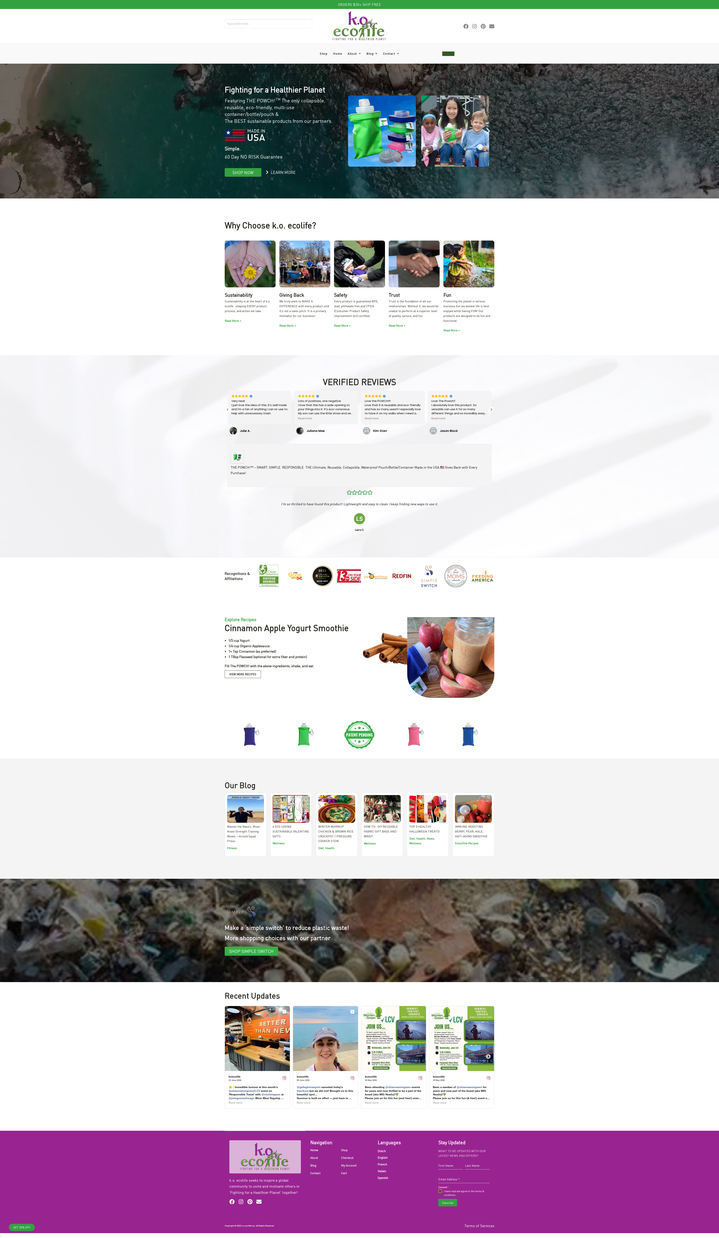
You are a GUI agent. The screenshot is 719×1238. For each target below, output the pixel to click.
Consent (331, 634)
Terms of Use (335, 650)
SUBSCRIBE (361, 661)
